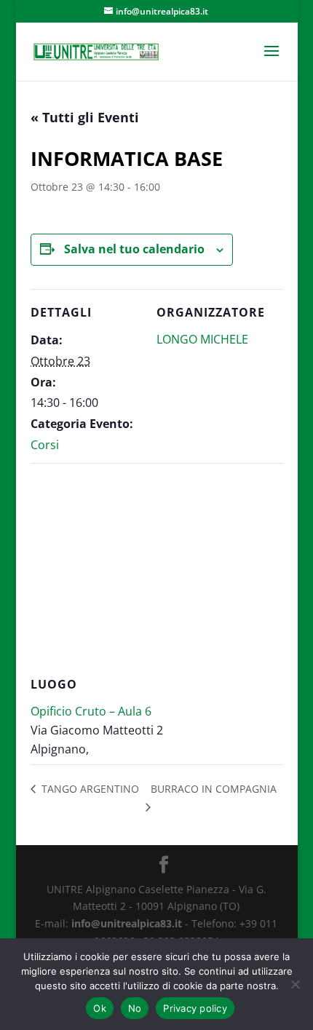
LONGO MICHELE (202, 339)
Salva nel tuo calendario (134, 249)
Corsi (45, 445)
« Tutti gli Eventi (85, 117)
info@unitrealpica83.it (126, 923)
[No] (295, 984)
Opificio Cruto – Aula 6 (91, 711)
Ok (99, 1008)
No (135, 1008)
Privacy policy (195, 1008)
